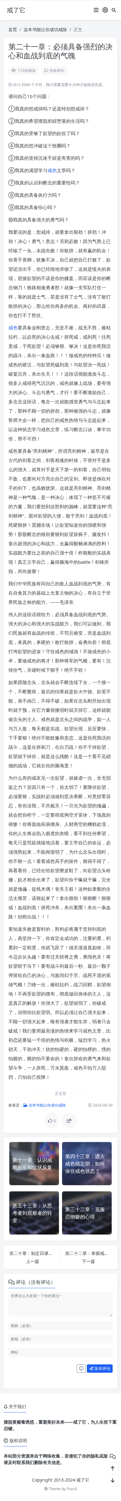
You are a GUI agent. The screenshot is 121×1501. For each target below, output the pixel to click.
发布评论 (101, 1368)
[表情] (81, 1368)
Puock (72, 1488)
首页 (12, 29)
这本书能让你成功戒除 (45, 29)
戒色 (52, 170)
